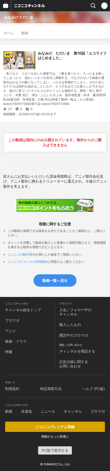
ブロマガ (12, 320)
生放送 (26, 411)
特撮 (8, 351)
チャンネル (73, 411)
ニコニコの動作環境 (21, 254)
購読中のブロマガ (73, 335)
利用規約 (12, 388)
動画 (24, 33)
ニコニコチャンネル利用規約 (28, 262)
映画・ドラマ (16, 341)
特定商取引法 (51, 388)
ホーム (9, 33)
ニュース (48, 411)
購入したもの (70, 324)
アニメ (10, 331)
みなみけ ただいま (19, 17)
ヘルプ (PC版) (93, 388)
